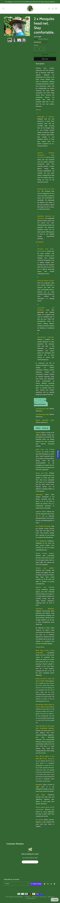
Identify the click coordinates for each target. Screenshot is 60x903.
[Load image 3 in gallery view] (19, 40)
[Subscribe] (27, 883)
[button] (3, 8)
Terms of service (42, 896)
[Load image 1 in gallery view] (10, 40)
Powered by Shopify (19, 896)
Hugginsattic (11, 896)
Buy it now (45, 59)
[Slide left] (5, 40)
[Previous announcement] (3, 1)
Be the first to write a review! (30, 862)
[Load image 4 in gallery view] (24, 40)
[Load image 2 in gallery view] (14, 40)
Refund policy (28, 896)
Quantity (36, 45)
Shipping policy (51, 896)
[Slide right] (28, 40)
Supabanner (3, 902)
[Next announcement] (57, 1)
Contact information (30, 898)
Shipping (36, 39)
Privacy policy (35, 896)
